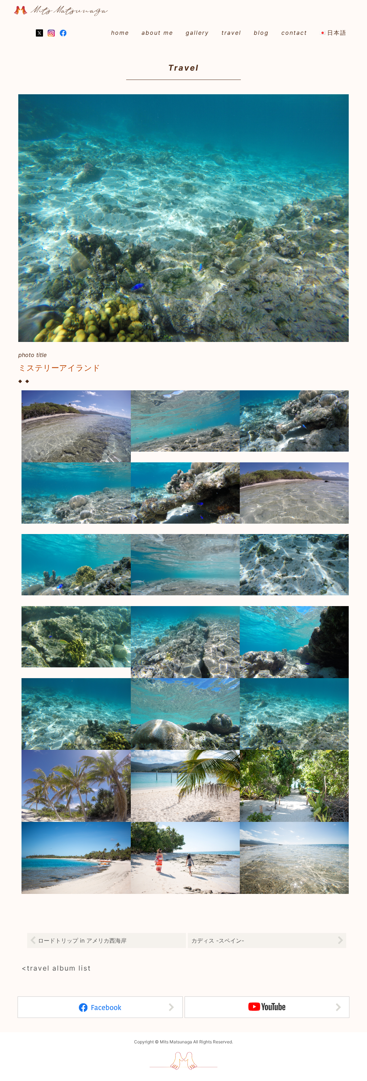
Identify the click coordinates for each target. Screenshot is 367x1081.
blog (261, 32)
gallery (197, 32)
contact (294, 32)
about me (157, 32)
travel (231, 32)
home (120, 32)
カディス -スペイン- (217, 940)
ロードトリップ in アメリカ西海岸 (82, 940)
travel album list (59, 968)
